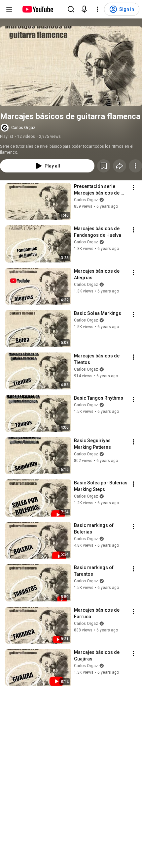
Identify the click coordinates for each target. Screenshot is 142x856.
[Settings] (97, 9)
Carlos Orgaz (23, 127)
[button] (71, 66)
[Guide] (9, 9)
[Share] (119, 165)
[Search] (71, 9)
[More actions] (135, 165)
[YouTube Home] (37, 9)
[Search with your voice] (84, 9)
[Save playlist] (103, 165)
